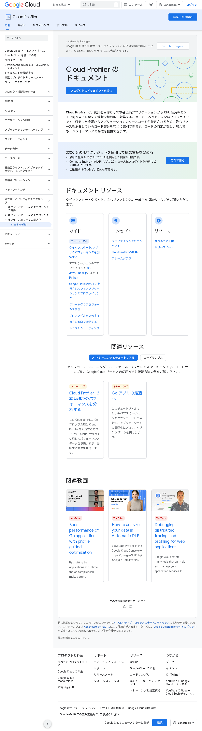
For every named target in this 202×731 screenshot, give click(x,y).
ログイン (191, 4)
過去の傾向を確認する (83, 322)
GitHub (134, 662)
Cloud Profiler (25, 16)
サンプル (61, 25)
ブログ (170, 662)
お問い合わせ (66, 687)
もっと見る (59, 5)
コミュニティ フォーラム (109, 662)
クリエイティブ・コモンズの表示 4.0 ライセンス (142, 622)
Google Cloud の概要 (142, 668)
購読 (160, 722)
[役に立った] (125, 607)
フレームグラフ (121, 258)
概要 (7, 25)
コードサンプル (153, 357)
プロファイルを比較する (84, 315)
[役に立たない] (131, 607)
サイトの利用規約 (113, 708)
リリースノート (164, 247)
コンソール (136, 5)
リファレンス (41, 25)
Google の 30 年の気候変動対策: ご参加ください (89, 714)
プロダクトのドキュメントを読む (91, 90)
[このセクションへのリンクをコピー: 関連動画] (93, 481)
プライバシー (90, 708)
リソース (80, 25)
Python (73, 277)
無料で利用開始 (183, 17)
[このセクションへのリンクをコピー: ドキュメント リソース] (126, 191)
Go (88, 268)
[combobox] (100, 4)
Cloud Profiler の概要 (124, 252)
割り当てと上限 (164, 241)
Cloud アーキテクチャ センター (145, 682)
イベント (171, 668)
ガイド (21, 25)
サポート (99, 668)
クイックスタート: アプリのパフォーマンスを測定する (84, 252)
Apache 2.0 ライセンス (97, 626)
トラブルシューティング (84, 328)
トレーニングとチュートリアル (115, 357)
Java (72, 272)
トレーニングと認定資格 (145, 690)
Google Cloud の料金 (70, 671)
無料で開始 (177, 160)
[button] (23, 92)
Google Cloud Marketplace (66, 679)
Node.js (82, 272)
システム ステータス (106, 681)
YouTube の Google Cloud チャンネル (178, 682)
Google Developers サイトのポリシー (175, 626)
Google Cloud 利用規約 (142, 708)
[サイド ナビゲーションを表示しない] (47, 724)
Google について (68, 708)
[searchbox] (26, 38)
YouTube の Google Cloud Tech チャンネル (180, 692)
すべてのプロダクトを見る (73, 663)
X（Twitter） (174, 674)
